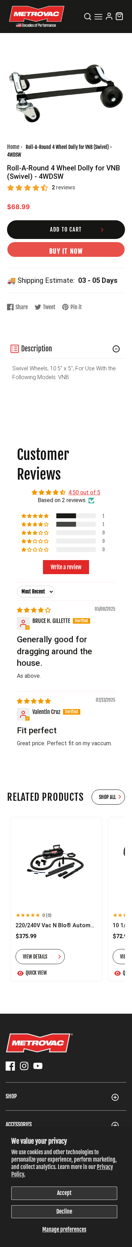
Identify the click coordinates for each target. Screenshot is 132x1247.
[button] (66, 349)
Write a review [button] (66, 567)
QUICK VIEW (36, 973)
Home (13, 146)
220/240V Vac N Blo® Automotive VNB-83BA (56, 925)
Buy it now (66, 251)
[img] (34, 609)
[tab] (66, 349)
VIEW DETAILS (35, 957)
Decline (64, 1211)
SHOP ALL (107, 797)
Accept (64, 1192)
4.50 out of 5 (84, 492)
